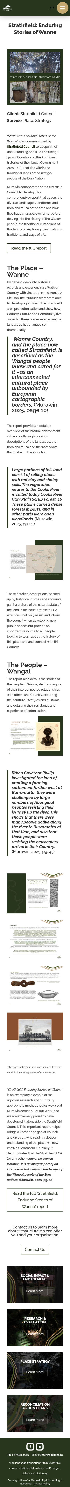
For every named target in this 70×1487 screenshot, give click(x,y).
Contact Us (35, 1249)
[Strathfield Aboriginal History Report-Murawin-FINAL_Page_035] (35, 912)
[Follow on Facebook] (30, 1447)
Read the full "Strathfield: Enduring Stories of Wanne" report (35, 1200)
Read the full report (29, 248)
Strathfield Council (21, 146)
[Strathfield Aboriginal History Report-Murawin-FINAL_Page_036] (35, 958)
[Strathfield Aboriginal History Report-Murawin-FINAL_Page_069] (35, 754)
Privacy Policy (42, 1483)
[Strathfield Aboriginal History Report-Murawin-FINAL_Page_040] (35, 1051)
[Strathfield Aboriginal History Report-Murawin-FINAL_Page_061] (35, 1005)
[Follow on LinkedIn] (40, 1447)
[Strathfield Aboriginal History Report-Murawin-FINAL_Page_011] (35, 578)
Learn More (35, 1291)
